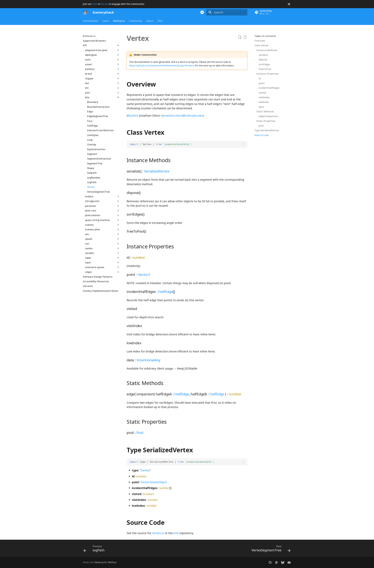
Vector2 (144, 274)
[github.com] (270, 562)
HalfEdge (165, 291)
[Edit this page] (245, 37)
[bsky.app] (282, 562)
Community (135, 20)
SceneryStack (90, 20)
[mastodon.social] (276, 562)
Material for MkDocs (106, 562)
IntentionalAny (149, 360)
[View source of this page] (240, 37)
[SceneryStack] (85, 12)
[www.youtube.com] (289, 562)
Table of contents (265, 36)
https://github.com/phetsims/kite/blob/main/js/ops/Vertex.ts (161, 65)
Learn (105, 20)
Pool (139, 432)
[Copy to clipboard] (244, 144)
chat (94, 4)
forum (104, 4)
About (149, 20)
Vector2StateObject (154, 482)
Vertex (145, 470)
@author (132, 115)
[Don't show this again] (289, 4)
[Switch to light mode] (202, 12)
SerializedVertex (156, 171)
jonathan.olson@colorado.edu (182, 115)
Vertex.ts (158, 533)
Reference (119, 20)
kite (176, 533)
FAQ (159, 20)
